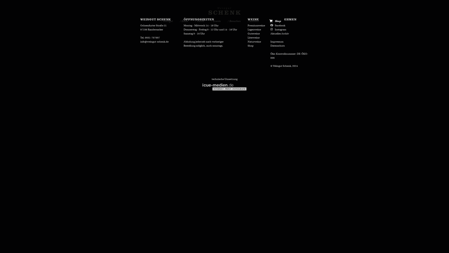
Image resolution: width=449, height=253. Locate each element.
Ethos (184, 21)
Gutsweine (254, 33)
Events (216, 21)
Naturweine (254, 41)
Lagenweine (254, 29)
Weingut (167, 21)
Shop (277, 21)
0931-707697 (152, 37)
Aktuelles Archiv (279, 33)
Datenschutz (277, 45)
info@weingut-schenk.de (154, 41)
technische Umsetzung (224, 79)
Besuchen (235, 21)
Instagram (280, 29)
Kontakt (254, 21)
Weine (200, 21)
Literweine (254, 37)
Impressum (276, 41)
